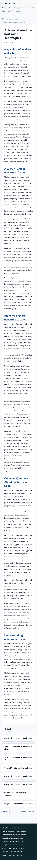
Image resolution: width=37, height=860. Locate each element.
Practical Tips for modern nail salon (18, 768)
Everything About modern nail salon (18, 803)
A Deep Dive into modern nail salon (18, 738)
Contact (9, 8)
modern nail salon (12, 19)
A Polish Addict (9, 3)
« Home (5, 811)
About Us (10, 11)
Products (17, 11)
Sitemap (19, 855)
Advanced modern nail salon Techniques (13, 848)
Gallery (4, 11)
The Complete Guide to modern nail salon (14, 831)
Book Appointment (18, 8)
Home (3, 8)
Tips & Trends (30, 8)
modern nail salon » (27, 811)
